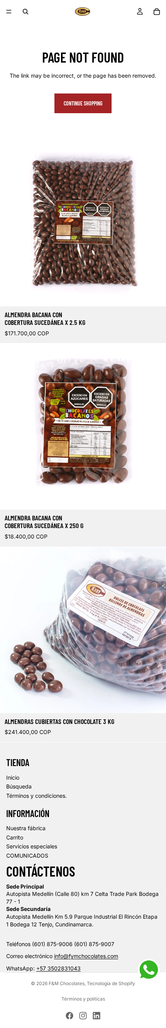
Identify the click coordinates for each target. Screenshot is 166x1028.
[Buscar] (25, 11)
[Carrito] (156, 11)
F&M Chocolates (67, 983)
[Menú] (9, 11)
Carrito (14, 837)
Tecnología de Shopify (111, 983)
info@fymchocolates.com (86, 956)
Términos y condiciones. (36, 795)
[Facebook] (69, 1015)
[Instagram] (83, 1015)
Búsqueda (19, 786)
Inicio (12, 777)
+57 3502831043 (58, 968)
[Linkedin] (96, 1015)
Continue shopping (83, 103)
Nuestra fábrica (26, 828)
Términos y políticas (83, 999)
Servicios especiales (31, 846)
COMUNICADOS (27, 855)
